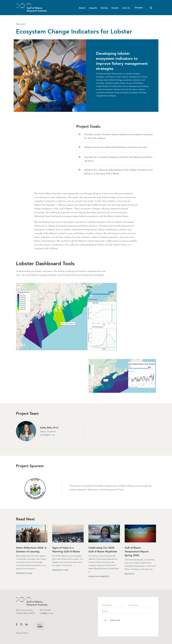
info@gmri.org (46, 613)
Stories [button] (104, 8)
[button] (151, 7)
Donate (139, 8)
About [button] (82, 8)
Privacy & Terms (22, 633)
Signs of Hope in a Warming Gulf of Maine (66, 549)
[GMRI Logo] (31, 7)
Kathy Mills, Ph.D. (49, 427)
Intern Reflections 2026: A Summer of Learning (31, 549)
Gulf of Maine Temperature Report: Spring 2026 (137, 551)
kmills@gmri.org (47, 435)
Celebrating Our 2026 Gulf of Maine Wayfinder (102, 549)
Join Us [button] (126, 8)
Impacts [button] (93, 8)
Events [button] (115, 8)
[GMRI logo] (31, 601)
